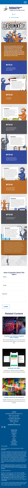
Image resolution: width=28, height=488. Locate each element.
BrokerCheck (3, 449)
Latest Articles (14, 442)
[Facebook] (14, 14)
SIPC (12, 474)
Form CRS (5, 446)
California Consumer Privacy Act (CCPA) (11, 465)
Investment (14, 433)
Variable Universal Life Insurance (14, 397)
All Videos (14, 443)
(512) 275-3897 (15, 17)
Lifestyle (14, 440)
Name (4, 277)
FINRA (10, 474)
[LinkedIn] (12, 14)
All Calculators (14, 444)
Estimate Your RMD (14, 368)
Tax (14, 437)
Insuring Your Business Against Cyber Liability (14, 336)
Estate (14, 434)
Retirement (14, 431)
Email (4, 285)
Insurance (14, 436)
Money (14, 439)
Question (4, 294)
